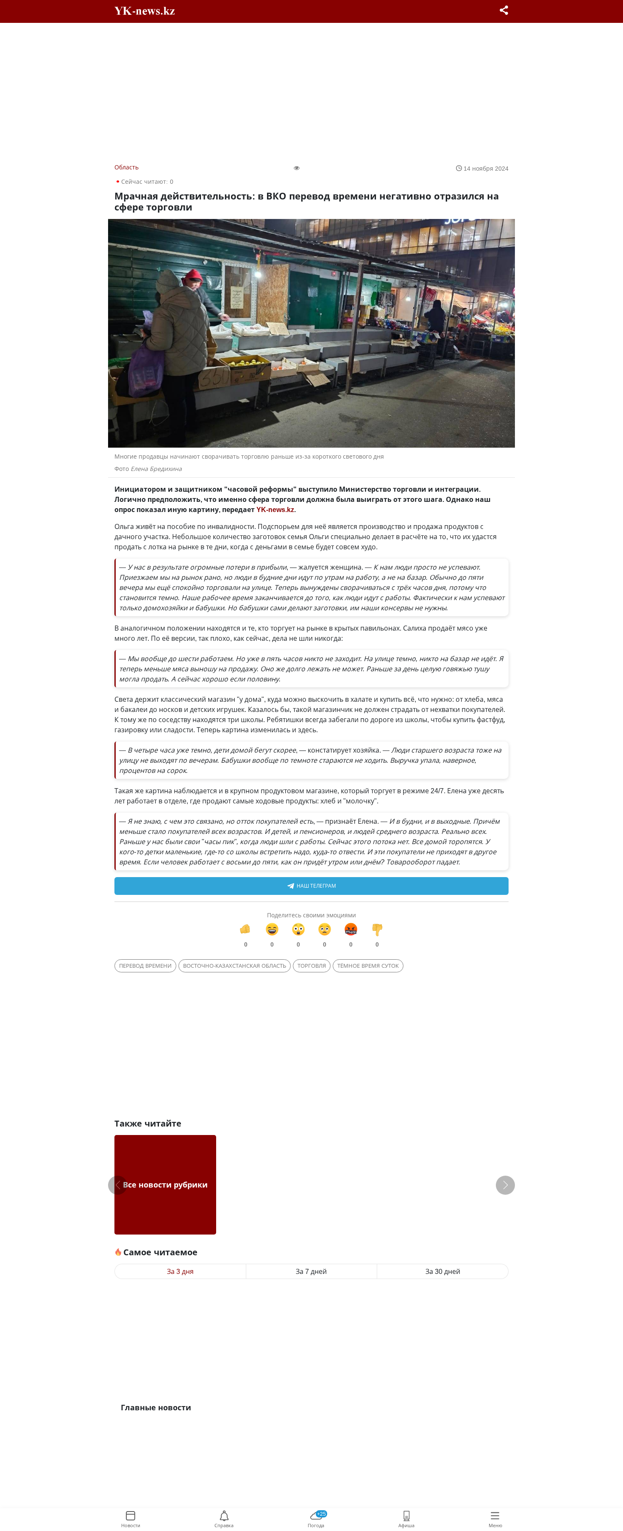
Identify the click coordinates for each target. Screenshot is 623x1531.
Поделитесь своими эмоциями (311, 915)
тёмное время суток (368, 965)
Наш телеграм (316, 885)
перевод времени (145, 965)
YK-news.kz (275, 509)
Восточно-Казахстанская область (234, 965)
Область (126, 167)
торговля (312, 965)
